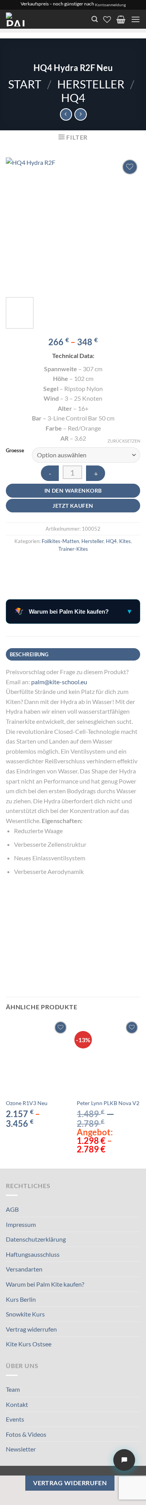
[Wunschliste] (107, 19)
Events (15, 1419)
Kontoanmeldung (110, 5)
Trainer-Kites (73, 549)
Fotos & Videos (26, 1434)
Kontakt (17, 1404)
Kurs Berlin (21, 1299)
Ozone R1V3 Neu (26, 1103)
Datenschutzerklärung (36, 1239)
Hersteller (91, 84)
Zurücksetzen (123, 440)
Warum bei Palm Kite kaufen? (45, 1284)
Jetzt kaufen (73, 505)
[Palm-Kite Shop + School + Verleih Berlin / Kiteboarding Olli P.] (40, 19)
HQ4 (73, 97)
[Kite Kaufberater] (124, 1460)
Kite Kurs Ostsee (28, 1344)
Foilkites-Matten (60, 541)
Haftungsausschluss (33, 1254)
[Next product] (66, 114)
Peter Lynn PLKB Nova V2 (108, 1103)
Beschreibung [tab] (29, 654)
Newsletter (21, 1449)
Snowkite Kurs (25, 1314)
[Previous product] (80, 114)
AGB (12, 1209)
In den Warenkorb (73, 490)
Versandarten (24, 1269)
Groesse (15, 450)
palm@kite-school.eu (59, 681)
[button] (94, 19)
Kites (125, 541)
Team (13, 1389)
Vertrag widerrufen (31, 1329)
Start (24, 84)
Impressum (21, 1224)
